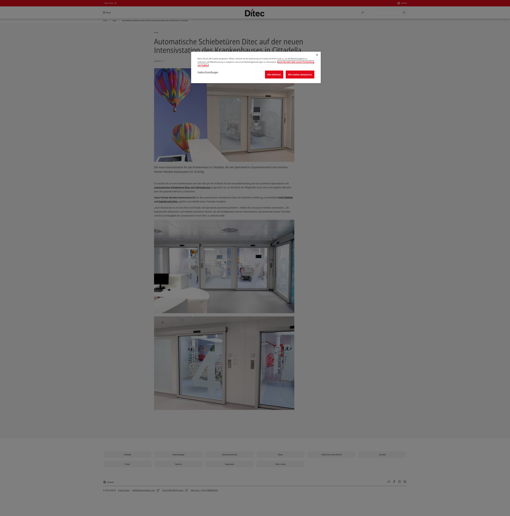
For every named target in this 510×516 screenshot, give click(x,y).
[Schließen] (317, 55)
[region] (256, 67)
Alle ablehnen (274, 74)
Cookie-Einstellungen (207, 72)
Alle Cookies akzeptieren (300, 74)
